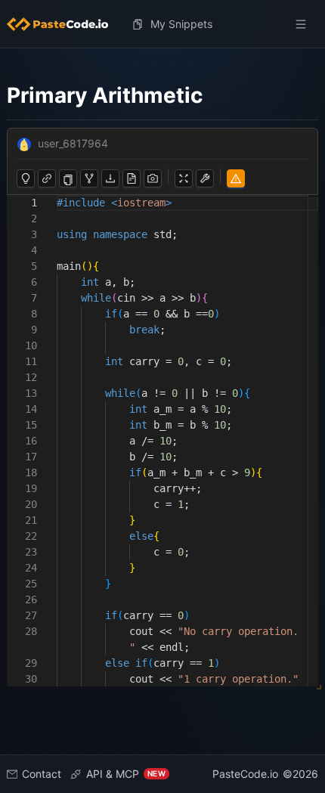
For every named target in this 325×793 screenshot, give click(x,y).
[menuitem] (63, 24)
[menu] (162, 24)
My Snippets (181, 23)
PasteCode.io (245, 773)
